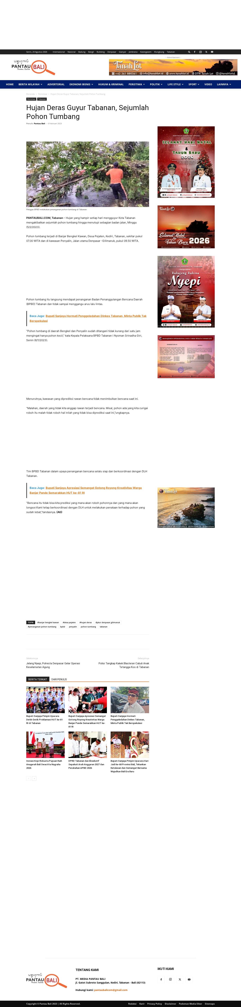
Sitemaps (210, 1003)
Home (10, 84)
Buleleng (101, 51)
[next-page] (34, 778)
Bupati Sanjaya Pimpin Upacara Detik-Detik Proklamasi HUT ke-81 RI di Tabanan (44, 719)
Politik (155, 84)
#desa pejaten (69, 622)
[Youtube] (212, 51)
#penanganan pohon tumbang (42, 626)
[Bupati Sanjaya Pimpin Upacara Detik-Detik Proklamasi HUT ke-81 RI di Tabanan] (45, 700)
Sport (193, 84)
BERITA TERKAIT (37, 679)
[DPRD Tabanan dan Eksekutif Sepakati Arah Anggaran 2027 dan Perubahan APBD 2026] (87, 745)
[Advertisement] (106, 24)
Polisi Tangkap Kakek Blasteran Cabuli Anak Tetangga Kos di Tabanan (124, 665)
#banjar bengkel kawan (48, 622)
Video (208, 84)
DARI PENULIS (59, 679)
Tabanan (171, 51)
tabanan (103, 626)
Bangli (91, 51)
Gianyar (122, 51)
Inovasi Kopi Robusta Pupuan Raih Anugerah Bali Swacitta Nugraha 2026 (44, 764)
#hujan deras (86, 622)
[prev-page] (28, 778)
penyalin (73, 626)
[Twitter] (206, 51)
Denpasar (111, 51)
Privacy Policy (154, 1003)
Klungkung (159, 51)
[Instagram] (200, 51)
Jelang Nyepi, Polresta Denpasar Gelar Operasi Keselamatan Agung (53, 665)
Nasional (72, 51)
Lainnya (222, 84)
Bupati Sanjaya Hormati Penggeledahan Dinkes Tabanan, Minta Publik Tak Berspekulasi (127, 719)
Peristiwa (135, 84)
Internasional (59, 51)
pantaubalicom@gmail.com (111, 990)
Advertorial (56, 84)
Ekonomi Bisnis (80, 84)
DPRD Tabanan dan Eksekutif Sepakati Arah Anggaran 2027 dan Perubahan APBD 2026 (86, 764)
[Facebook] (194, 51)
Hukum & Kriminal (111, 84)
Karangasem (145, 51)
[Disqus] (87, 833)
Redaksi (132, 1003)
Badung (81, 51)
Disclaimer (170, 1003)
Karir (141, 1003)
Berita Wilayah (29, 84)
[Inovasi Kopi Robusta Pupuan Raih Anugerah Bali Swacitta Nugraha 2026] (45, 745)
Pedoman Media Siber (190, 1003)
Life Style (174, 84)
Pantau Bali (39, 123)
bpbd (62, 626)
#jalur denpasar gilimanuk (108, 622)
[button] (189, 51)
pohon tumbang (88, 626)
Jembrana (133, 51)
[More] (137, 131)
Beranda (30, 93)
